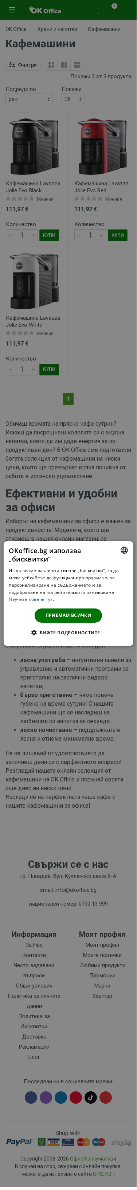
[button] (68, 632)
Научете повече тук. (31, 599)
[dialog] (68, 593)
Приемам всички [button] (68, 615)
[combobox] (124, 549)
